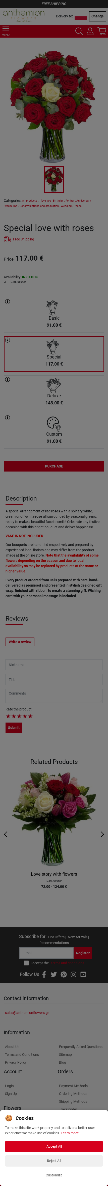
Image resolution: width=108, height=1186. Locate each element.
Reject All (54, 1161)
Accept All (54, 1146)
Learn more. (70, 1133)
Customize (54, 1175)
